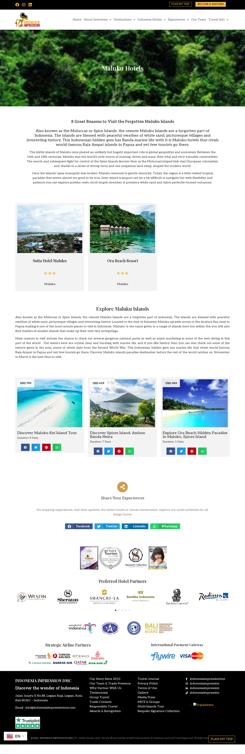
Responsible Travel (104, 706)
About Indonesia (96, 19)
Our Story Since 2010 (105, 679)
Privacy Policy (148, 683)
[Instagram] (24, 5)
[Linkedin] (30, 5)
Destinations (122, 19)
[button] (25, 447)
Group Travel (99, 697)
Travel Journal (148, 679)
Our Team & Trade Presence (110, 683)
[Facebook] (17, 5)
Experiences (176, 19)
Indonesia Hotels (150, 19)
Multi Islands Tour (151, 706)
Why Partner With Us (105, 688)
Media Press (146, 697)
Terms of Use (147, 688)
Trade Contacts (101, 702)
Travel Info (216, 19)
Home (77, 19)
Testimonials (99, 693)
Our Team (198, 19)
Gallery (143, 693)
